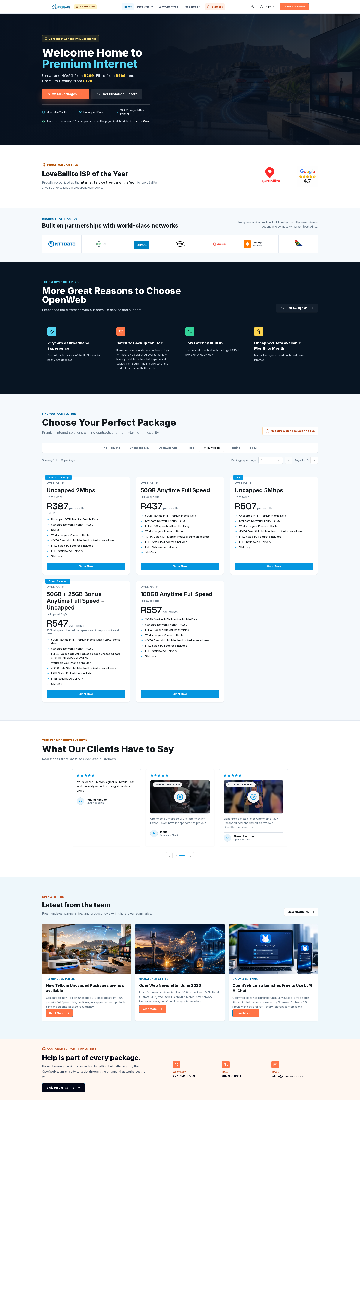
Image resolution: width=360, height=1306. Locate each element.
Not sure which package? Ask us (293, 430)
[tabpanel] (180, 589)
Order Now (86, 566)
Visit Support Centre (60, 1087)
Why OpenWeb (168, 6)
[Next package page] (314, 460)
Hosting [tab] (235, 447)
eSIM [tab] (253, 447)
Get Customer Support (120, 94)
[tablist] (180, 448)
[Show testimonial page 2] (181, 855)
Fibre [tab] (190, 447)
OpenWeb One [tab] (168, 447)
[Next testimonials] (191, 855)
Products (143, 6)
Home (128, 6)
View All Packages (62, 94)
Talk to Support (297, 308)
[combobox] (270, 460)
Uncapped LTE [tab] (139, 447)
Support (217, 6)
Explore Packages (294, 6)
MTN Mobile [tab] (212, 447)
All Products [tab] (111, 447)
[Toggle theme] (252, 6)
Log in (268, 6)
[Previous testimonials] (169, 855)
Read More (56, 1013)
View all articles (298, 911)
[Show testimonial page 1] (176, 855)
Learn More (142, 121)
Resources (190, 6)
